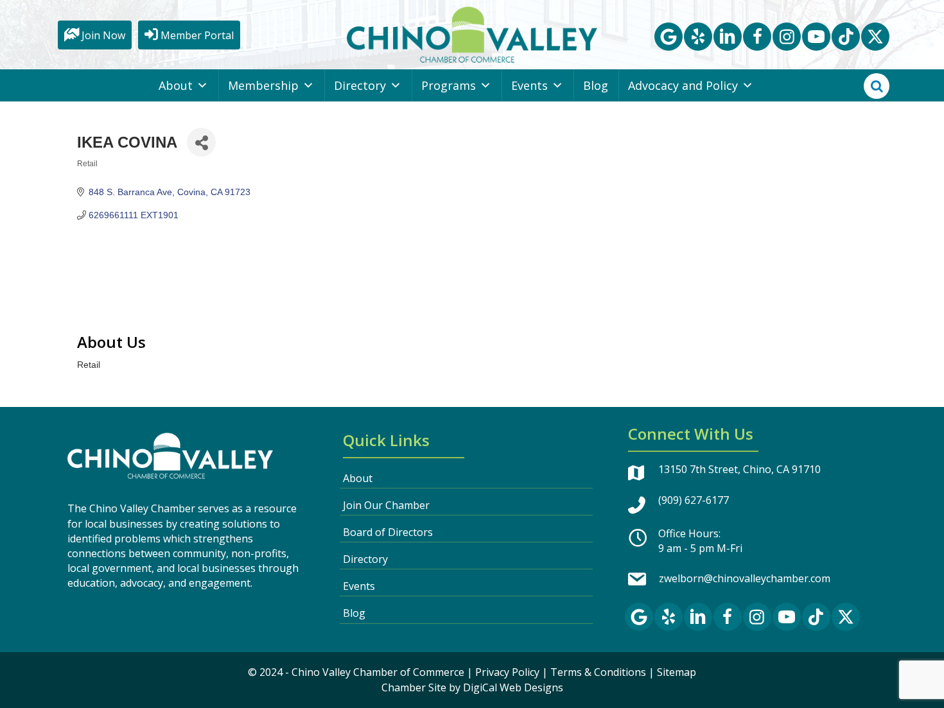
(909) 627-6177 (693, 500)
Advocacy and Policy (683, 85)
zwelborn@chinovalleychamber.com (744, 578)
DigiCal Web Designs (513, 687)
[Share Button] (201, 142)
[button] (668, 36)
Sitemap (676, 672)
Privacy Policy (507, 672)
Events (529, 85)
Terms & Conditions (598, 672)
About (176, 85)
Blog (595, 85)
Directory (360, 85)
